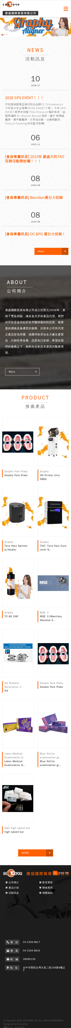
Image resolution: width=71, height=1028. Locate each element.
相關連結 (47, 892)
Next (65, 28)
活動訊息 (14, 892)
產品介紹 (14, 887)
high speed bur (14, 831)
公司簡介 (14, 882)
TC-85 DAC (11, 616)
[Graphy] (35, 26)
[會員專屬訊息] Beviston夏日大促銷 (34, 197)
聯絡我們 (47, 887)
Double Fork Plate (16, 475)
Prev (6, 28)
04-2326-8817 (31, 942)
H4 (6, 690)
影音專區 (47, 882)
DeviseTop (22, 1024)
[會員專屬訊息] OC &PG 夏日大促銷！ (35, 233)
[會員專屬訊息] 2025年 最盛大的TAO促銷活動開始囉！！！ (34, 158)
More (12, 371)
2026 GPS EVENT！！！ (24, 97)
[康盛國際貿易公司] (35, 876)
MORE (25, 852)
